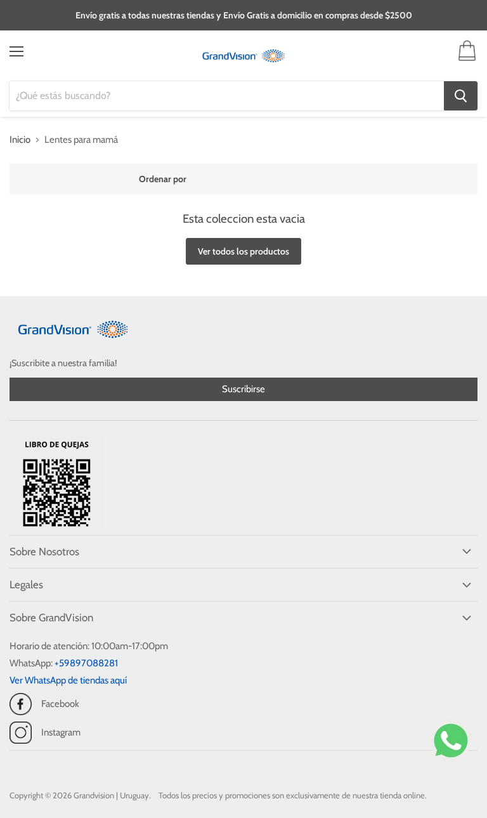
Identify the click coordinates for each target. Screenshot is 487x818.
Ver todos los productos (243, 251)
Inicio (20, 140)
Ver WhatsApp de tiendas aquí (68, 680)
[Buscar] (460, 95)
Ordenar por (162, 179)
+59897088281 (86, 663)
